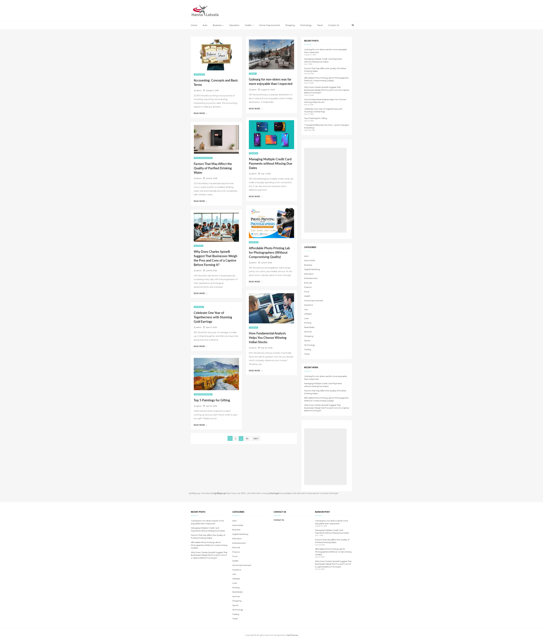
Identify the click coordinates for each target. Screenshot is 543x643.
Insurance (308, 305)
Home (194, 25)
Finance (253, 153)
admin (199, 90)
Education (234, 25)
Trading (307, 349)
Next (256, 438)
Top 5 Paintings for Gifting (212, 400)
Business (217, 25)
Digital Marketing (312, 269)
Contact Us (333, 25)
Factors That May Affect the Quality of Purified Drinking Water (213, 168)
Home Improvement (269, 25)
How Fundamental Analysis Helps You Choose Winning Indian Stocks (267, 338)
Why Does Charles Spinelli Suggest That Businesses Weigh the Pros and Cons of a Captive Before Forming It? (326, 90)
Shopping (290, 25)
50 (247, 438)
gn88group (220, 493)
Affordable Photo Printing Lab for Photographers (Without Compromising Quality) (269, 253)
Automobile (309, 260)
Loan (306, 318)
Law (306, 309)
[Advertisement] (325, 190)
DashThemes (292, 635)
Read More (200, 113)
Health (248, 25)
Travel (320, 25)
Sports (307, 340)
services (308, 331)
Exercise (308, 283)
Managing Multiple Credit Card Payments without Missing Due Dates (270, 164)
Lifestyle (308, 314)
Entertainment (310, 278)
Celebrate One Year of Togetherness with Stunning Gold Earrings (213, 317)
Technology (306, 25)
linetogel (274, 493)
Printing (254, 242)
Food (306, 292)
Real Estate (309, 327)
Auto (205, 25)
